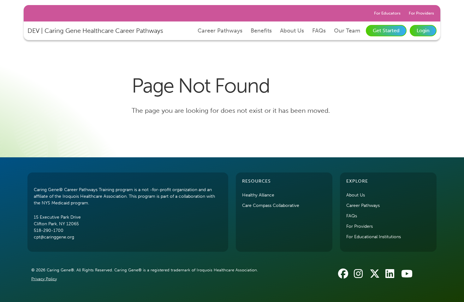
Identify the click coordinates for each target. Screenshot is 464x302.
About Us (292, 30)
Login (423, 30)
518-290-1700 (48, 230)
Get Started (386, 30)
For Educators (387, 13)
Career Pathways (220, 30)
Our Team (347, 30)
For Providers (421, 13)
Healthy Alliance (258, 195)
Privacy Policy (44, 278)
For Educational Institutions (373, 236)
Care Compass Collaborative (270, 205)
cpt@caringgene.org (54, 237)
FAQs (319, 30)
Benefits (261, 30)
